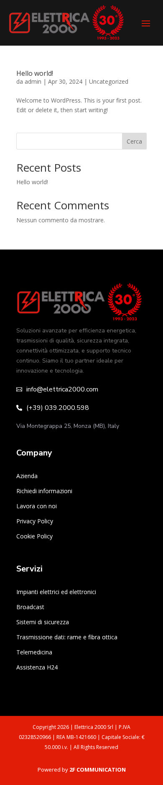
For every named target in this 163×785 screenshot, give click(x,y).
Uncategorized (108, 81)
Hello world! (34, 73)
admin (33, 81)
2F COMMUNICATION (97, 769)
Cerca (134, 141)
